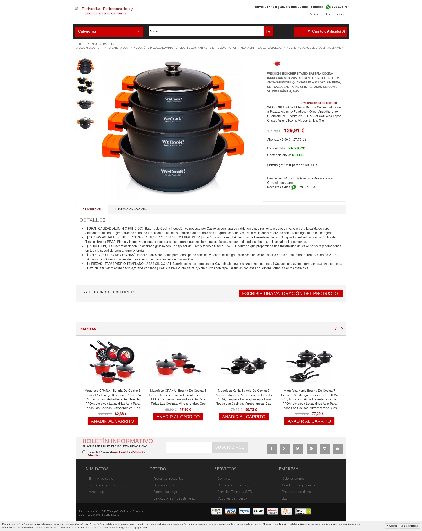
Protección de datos (296, 492)
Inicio (79, 44)
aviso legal (119, 452)
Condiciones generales (298, 485)
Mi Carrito (317, 14)
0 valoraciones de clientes (319, 102)
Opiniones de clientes (233, 485)
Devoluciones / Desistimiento (174, 498)
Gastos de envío (164, 485)
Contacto (224, 478)
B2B (285, 498)
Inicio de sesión (337, 14)
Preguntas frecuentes (168, 478)
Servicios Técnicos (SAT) (235, 492)
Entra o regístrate (101, 478)
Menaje (93, 44)
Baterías (109, 44)
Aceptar (393, 525)
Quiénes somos (293, 478)
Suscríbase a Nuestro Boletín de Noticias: (115, 446)
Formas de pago (165, 492)
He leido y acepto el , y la (116, 453)
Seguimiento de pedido (106, 485)
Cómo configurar (409, 525)
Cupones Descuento (232, 498)
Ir (268, 31)
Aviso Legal (97, 492)
